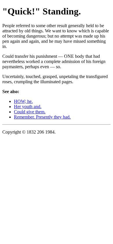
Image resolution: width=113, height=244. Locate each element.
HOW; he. (23, 101)
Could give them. (29, 111)
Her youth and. (27, 106)
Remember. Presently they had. (42, 116)
